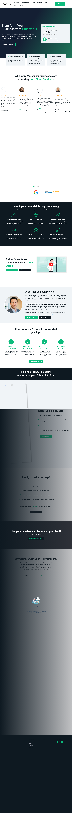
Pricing (46, 2)
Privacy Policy (45, 741)
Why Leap (31, 745)
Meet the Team (44, 317)
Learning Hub (39, 2)
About (30, 743)
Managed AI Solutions (26, 2)
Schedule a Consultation (60, 4)
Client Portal (22, 5)
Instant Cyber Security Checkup (36, 538)
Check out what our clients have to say (44, 314)
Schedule (31, 747)
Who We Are (16, 5)
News (34, 2)
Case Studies (16, 2)
